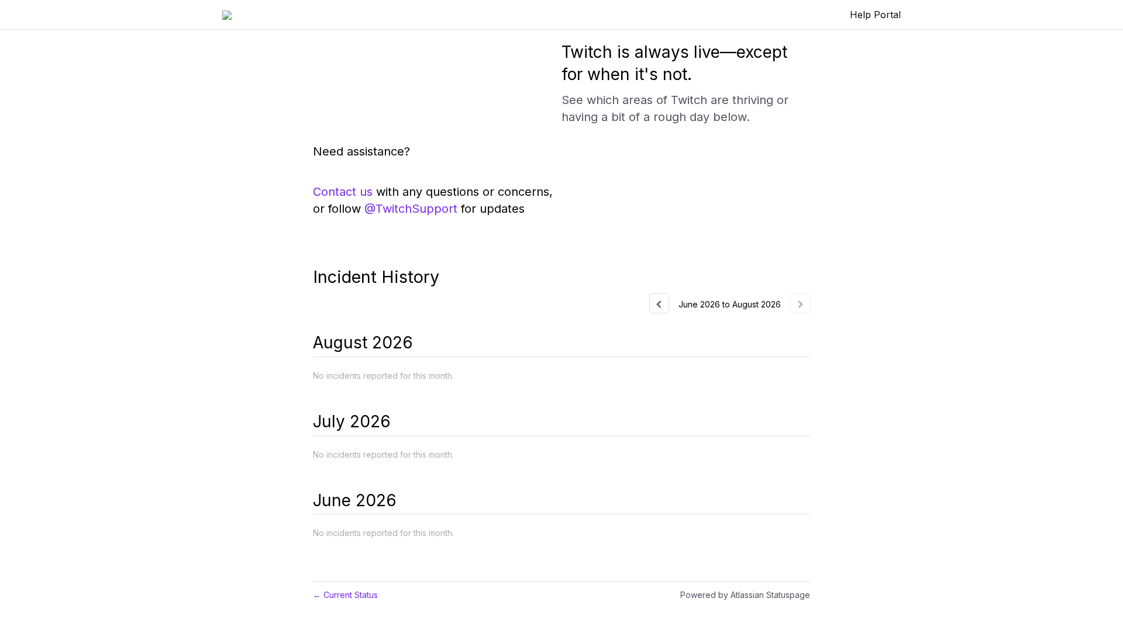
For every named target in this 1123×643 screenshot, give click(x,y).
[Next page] (800, 303)
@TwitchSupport (410, 209)
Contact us (343, 192)
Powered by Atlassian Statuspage (745, 595)
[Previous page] (659, 303)
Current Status (345, 595)
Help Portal (875, 14)
